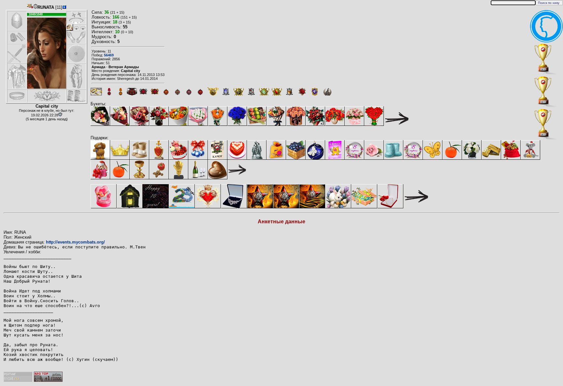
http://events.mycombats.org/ (75, 242)
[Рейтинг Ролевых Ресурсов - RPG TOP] (48, 380)
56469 (109, 55)
